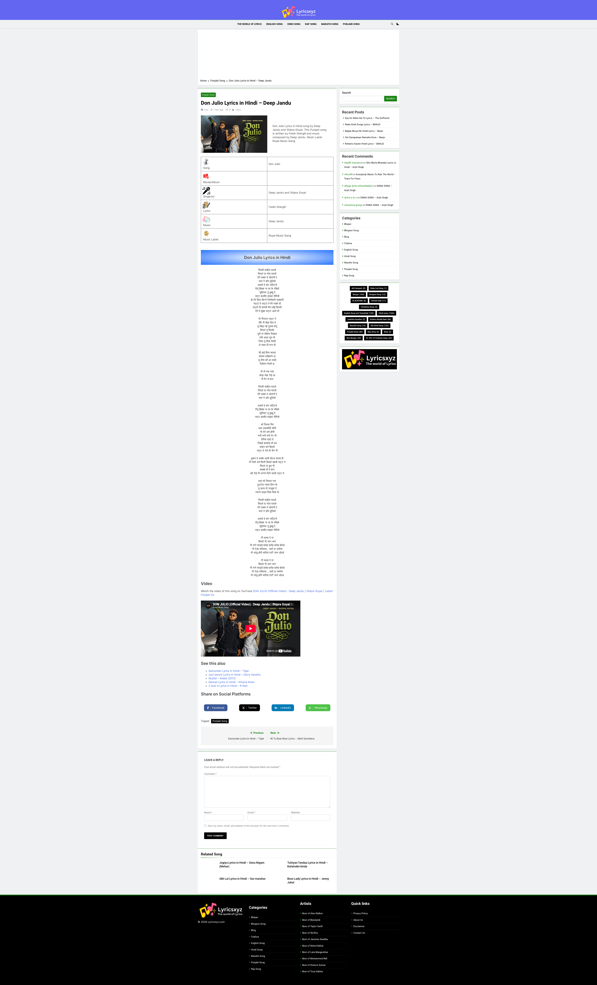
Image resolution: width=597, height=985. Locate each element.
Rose (387, 332)
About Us (358, 920)
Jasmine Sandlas (356, 319)
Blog (346, 236)
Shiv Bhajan (354, 338)
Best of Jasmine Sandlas (315, 939)
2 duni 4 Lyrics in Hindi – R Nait (228, 685)
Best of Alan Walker (312, 913)
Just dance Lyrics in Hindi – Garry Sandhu (234, 674)
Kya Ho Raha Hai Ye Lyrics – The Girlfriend (367, 118)
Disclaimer (359, 926)
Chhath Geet (378, 301)
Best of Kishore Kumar (314, 965)
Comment (210, 773)
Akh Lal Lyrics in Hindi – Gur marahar (242, 878)
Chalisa (348, 243)
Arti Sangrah (358, 288)
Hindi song (386, 313)
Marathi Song (329, 24)
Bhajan (347, 224)
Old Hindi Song (380, 326)
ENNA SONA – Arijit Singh (374, 197)
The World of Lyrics (249, 24)
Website (295, 812)
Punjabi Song (351, 24)
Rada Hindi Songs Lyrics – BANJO (362, 124)
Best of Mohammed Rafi (314, 958)
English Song (274, 24)
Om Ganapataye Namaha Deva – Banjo (365, 137)
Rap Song (311, 24)
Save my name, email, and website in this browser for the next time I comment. (248, 825)
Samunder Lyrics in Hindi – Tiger (228, 670)
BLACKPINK (359, 301)
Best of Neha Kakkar (313, 945)
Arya (206, 109)
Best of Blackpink (311, 920)
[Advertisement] (298, 55)
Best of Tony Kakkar (312, 971)
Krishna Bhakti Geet (380, 319)
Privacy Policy (360, 913)
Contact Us (359, 932)
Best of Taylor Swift (312, 926)
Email (251, 812)
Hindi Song (293, 24)
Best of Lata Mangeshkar (315, 952)
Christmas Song (369, 307)
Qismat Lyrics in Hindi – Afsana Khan (231, 682)
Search (346, 92)
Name (208, 812)
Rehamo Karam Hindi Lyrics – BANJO (364, 143)
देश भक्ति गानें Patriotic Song (379, 338)
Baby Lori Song (378, 288)
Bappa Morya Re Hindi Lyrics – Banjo (364, 131)
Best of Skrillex (310, 932)
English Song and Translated (359, 313)
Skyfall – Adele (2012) (222, 678)
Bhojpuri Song (351, 230)
